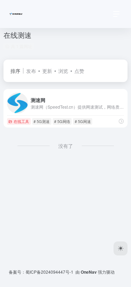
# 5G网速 (83, 121)
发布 (31, 70)
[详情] (121, 121)
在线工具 (21, 121)
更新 (47, 70)
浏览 (63, 70)
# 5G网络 (62, 121)
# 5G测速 (42, 121)
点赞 (79, 70)
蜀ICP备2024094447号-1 (49, 272)
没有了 (65, 145)
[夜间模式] (121, 248)
